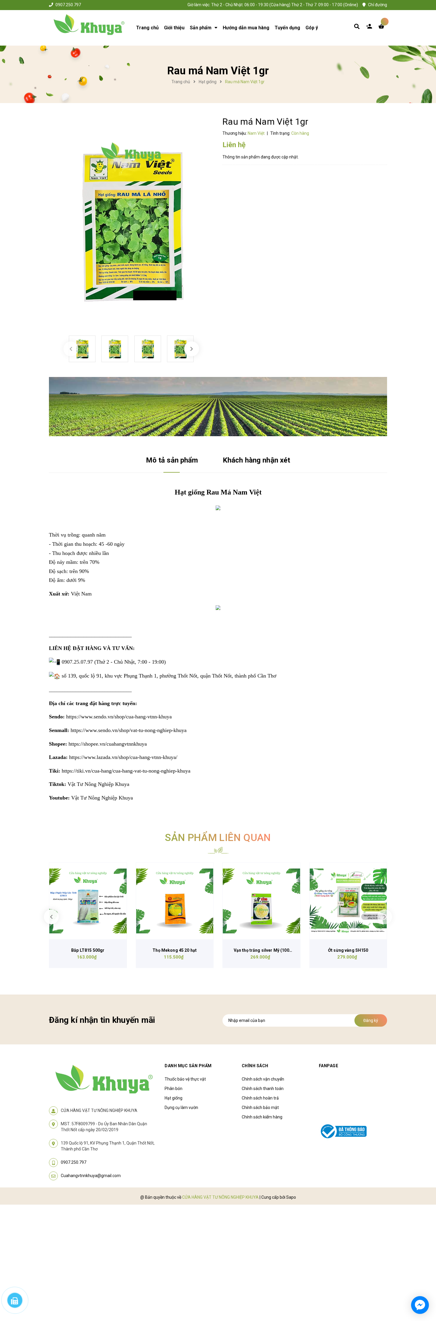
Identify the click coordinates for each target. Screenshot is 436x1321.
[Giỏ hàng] (382, 28)
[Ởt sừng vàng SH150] (348, 901)
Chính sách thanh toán (263, 1088)
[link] (119, 717)
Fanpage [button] (328, 1065)
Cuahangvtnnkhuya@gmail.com (91, 1175)
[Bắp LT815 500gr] (88, 901)
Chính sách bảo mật (260, 1107)
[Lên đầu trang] (362, 1282)
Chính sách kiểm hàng (262, 1117)
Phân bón (173, 1088)
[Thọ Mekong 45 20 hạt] (175, 901)
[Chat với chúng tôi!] (420, 1305)
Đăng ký (370, 1020)
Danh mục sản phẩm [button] (188, 1065)
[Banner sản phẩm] (218, 406)
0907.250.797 (68, 4)
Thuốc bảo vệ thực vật (185, 1079)
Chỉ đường (377, 4)
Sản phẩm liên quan (218, 837)
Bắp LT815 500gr (87, 950)
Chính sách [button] (255, 1065)
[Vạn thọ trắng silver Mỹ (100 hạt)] (261, 901)
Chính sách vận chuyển (263, 1079)
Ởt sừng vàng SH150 (348, 950)
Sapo (291, 1197)
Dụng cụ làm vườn (181, 1107)
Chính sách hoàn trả (260, 1098)
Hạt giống (173, 1098)
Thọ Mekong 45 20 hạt (174, 950)
